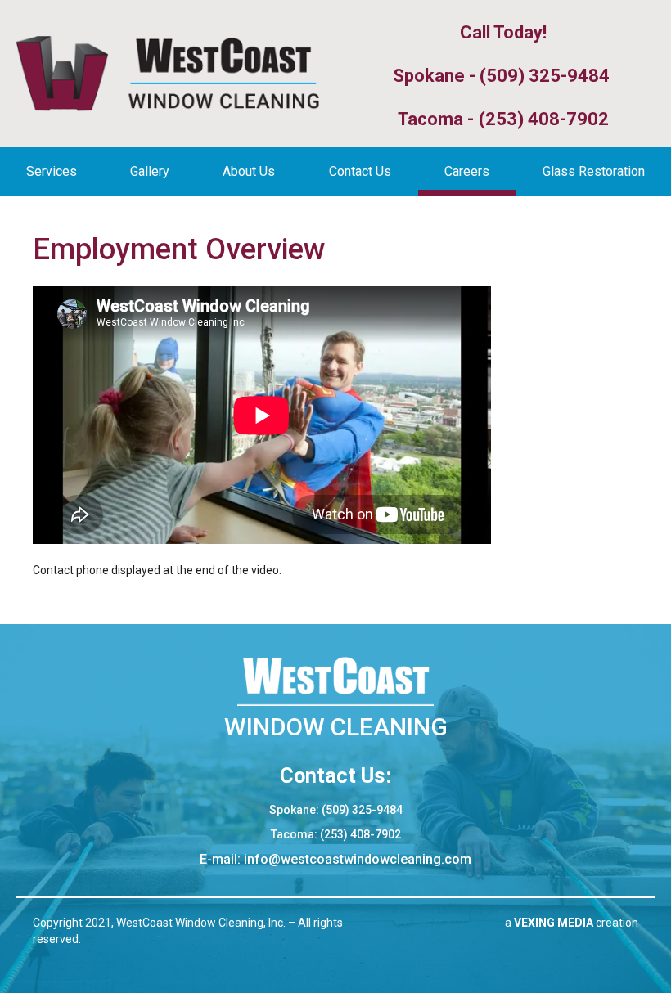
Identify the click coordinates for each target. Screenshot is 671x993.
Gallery (149, 171)
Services (51, 171)
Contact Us (360, 171)
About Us (249, 171)
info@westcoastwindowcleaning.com (357, 859)
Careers (466, 171)
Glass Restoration (594, 171)
